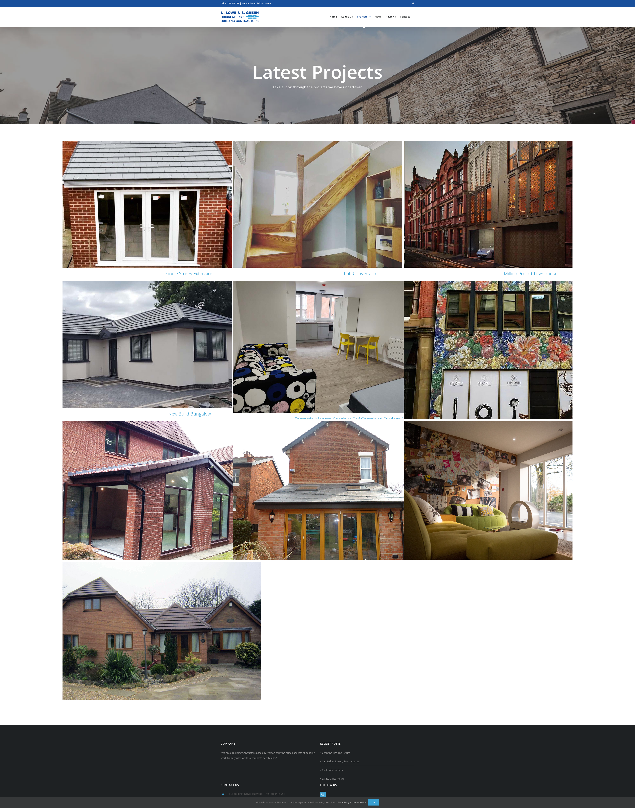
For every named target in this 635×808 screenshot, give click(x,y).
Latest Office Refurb (333, 778)
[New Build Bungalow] (190, 344)
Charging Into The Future (336, 752)
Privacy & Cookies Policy (354, 802)
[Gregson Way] (190, 495)
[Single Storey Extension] (190, 204)
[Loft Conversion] (360, 204)
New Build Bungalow (189, 414)
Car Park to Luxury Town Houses (340, 761)
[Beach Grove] (360, 495)
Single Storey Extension (189, 273)
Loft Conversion (360, 273)
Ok (373, 802)
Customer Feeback (332, 770)
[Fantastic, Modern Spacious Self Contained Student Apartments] (360, 347)
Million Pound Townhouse (530, 273)
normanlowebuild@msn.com (256, 3)
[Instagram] (323, 794)
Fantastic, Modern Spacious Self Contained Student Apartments (360, 419)
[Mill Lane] (190, 636)
